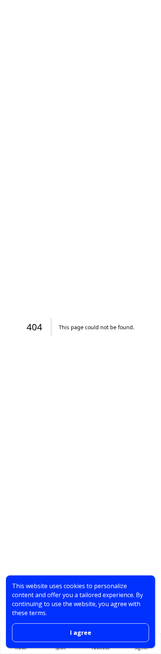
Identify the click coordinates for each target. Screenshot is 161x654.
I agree (80, 633)
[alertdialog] (80, 611)
